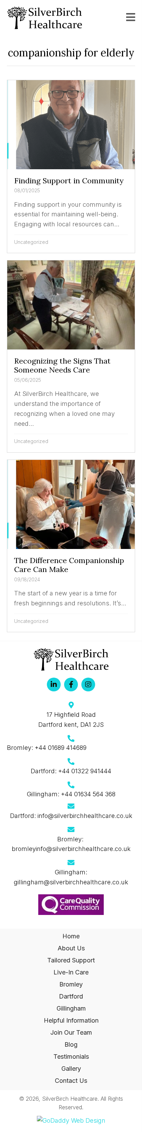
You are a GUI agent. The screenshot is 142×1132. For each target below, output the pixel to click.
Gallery (71, 1068)
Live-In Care (71, 972)
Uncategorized (31, 242)
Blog (71, 1044)
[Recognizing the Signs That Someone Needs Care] (71, 356)
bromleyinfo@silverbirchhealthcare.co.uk (71, 848)
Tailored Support (71, 960)
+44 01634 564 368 (88, 794)
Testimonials (71, 1056)
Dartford (71, 996)
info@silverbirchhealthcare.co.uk (85, 815)
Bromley (71, 984)
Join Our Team (71, 1032)
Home (71, 936)
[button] (54, 684)
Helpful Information (71, 1020)
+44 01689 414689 (61, 747)
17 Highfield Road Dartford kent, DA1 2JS (71, 719)
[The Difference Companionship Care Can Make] (71, 546)
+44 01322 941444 (84, 771)
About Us (71, 948)
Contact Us (71, 1080)
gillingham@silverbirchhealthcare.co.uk (71, 882)
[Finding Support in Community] (71, 166)
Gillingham (71, 1008)
